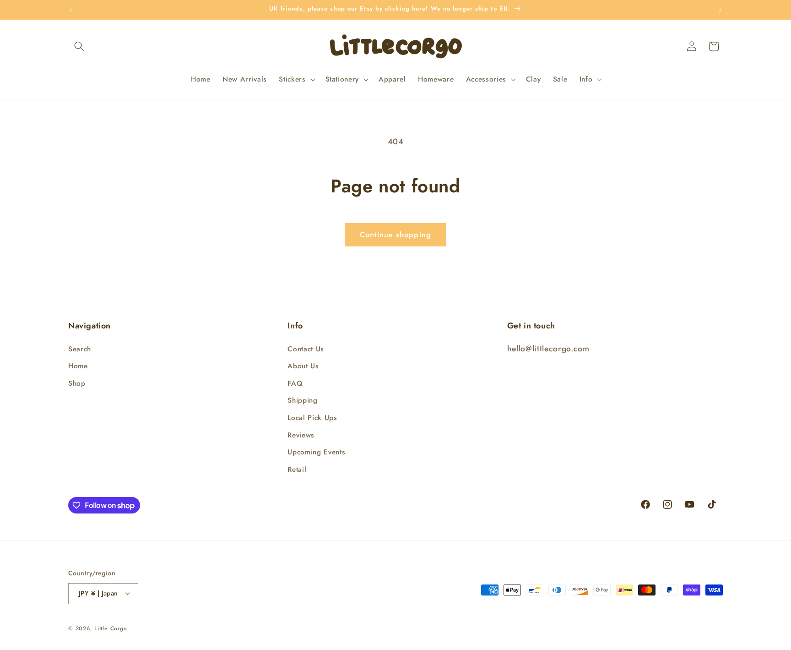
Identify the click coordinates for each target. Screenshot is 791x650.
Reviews (300, 435)
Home (78, 366)
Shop (77, 383)
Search (79, 349)
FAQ (295, 383)
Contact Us (305, 349)
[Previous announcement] (71, 9)
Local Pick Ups (312, 418)
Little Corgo (110, 628)
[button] (79, 46)
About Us (303, 366)
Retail (296, 469)
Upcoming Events (316, 452)
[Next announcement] (720, 9)
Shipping (302, 400)
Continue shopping (395, 234)
